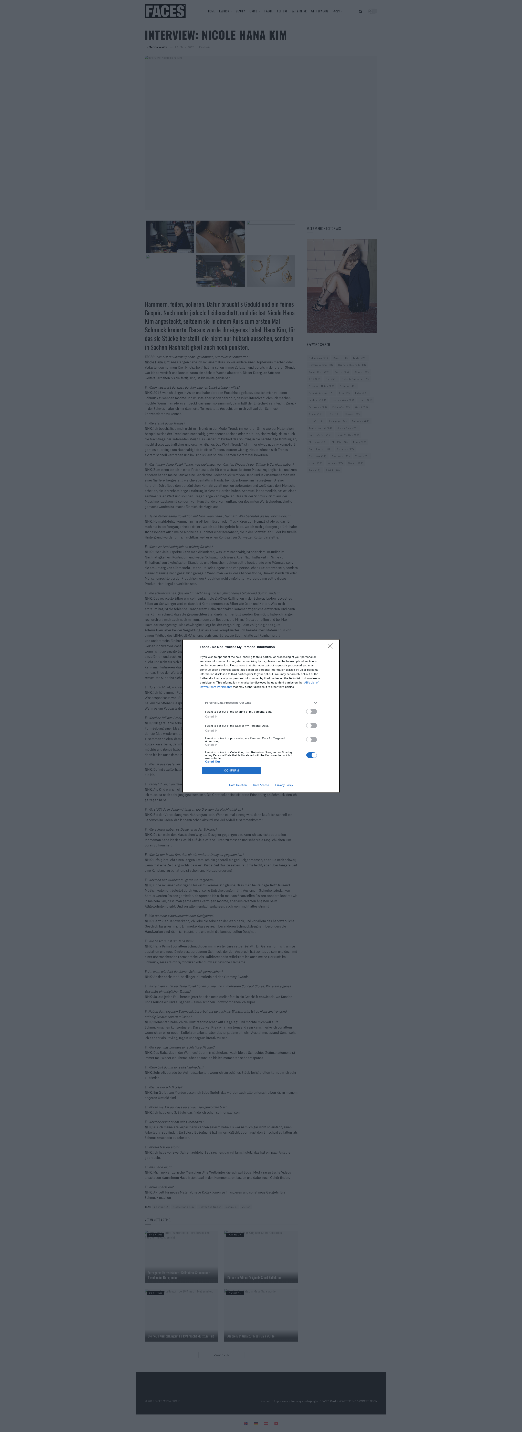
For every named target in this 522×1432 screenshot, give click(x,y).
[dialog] (261, 716)
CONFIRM (231, 770)
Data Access (261, 785)
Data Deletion (238, 785)
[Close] (331, 647)
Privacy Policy (284, 785)
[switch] (311, 711)
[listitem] (261, 702)
